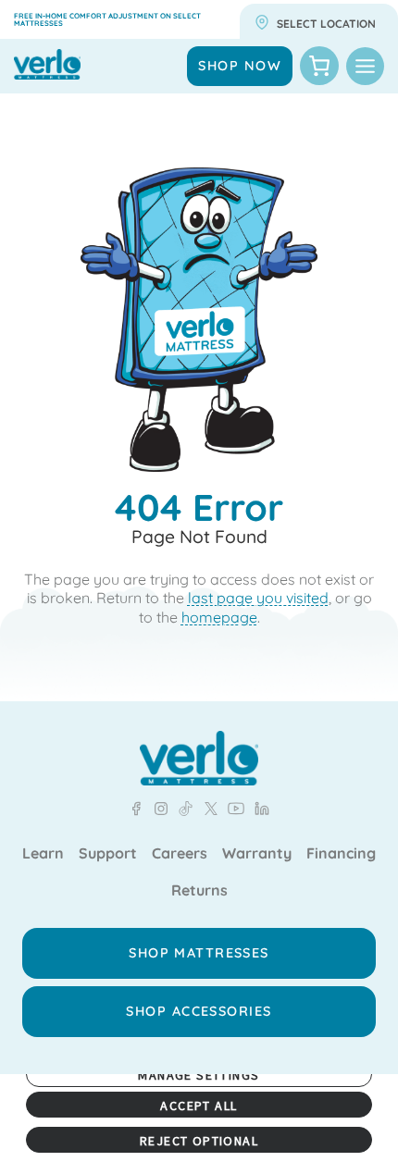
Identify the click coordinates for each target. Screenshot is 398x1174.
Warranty (257, 854)
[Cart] (319, 65)
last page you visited (258, 597)
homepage (219, 617)
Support (108, 854)
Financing (341, 854)
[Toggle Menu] (365, 66)
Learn (43, 854)
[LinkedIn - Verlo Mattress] (157, 808)
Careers (179, 854)
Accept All (198, 1105)
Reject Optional (199, 1140)
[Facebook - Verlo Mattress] (136, 808)
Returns (199, 891)
